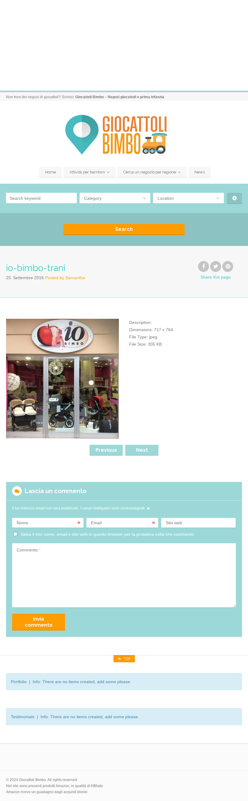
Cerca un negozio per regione (149, 172)
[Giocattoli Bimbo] (124, 135)
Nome (22, 522)
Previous (106, 450)
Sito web (174, 522)
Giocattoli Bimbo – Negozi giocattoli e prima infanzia (119, 97)
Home (50, 172)
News (199, 172)
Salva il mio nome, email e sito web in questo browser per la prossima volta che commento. (108, 534)
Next (142, 450)
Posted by (65, 277)
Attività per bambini (87, 172)
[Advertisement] (124, 45)
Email (96, 522)
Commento (29, 549)
